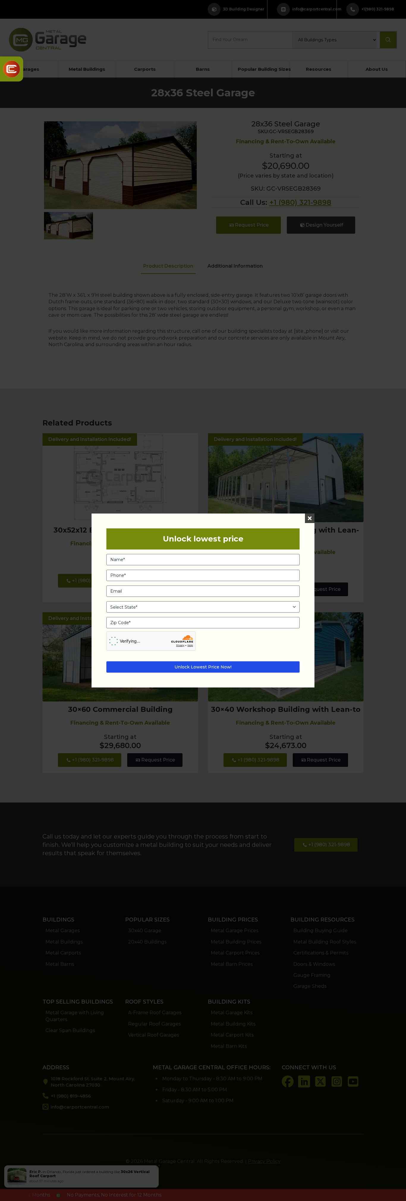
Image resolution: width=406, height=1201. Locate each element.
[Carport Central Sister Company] (11, 68)
